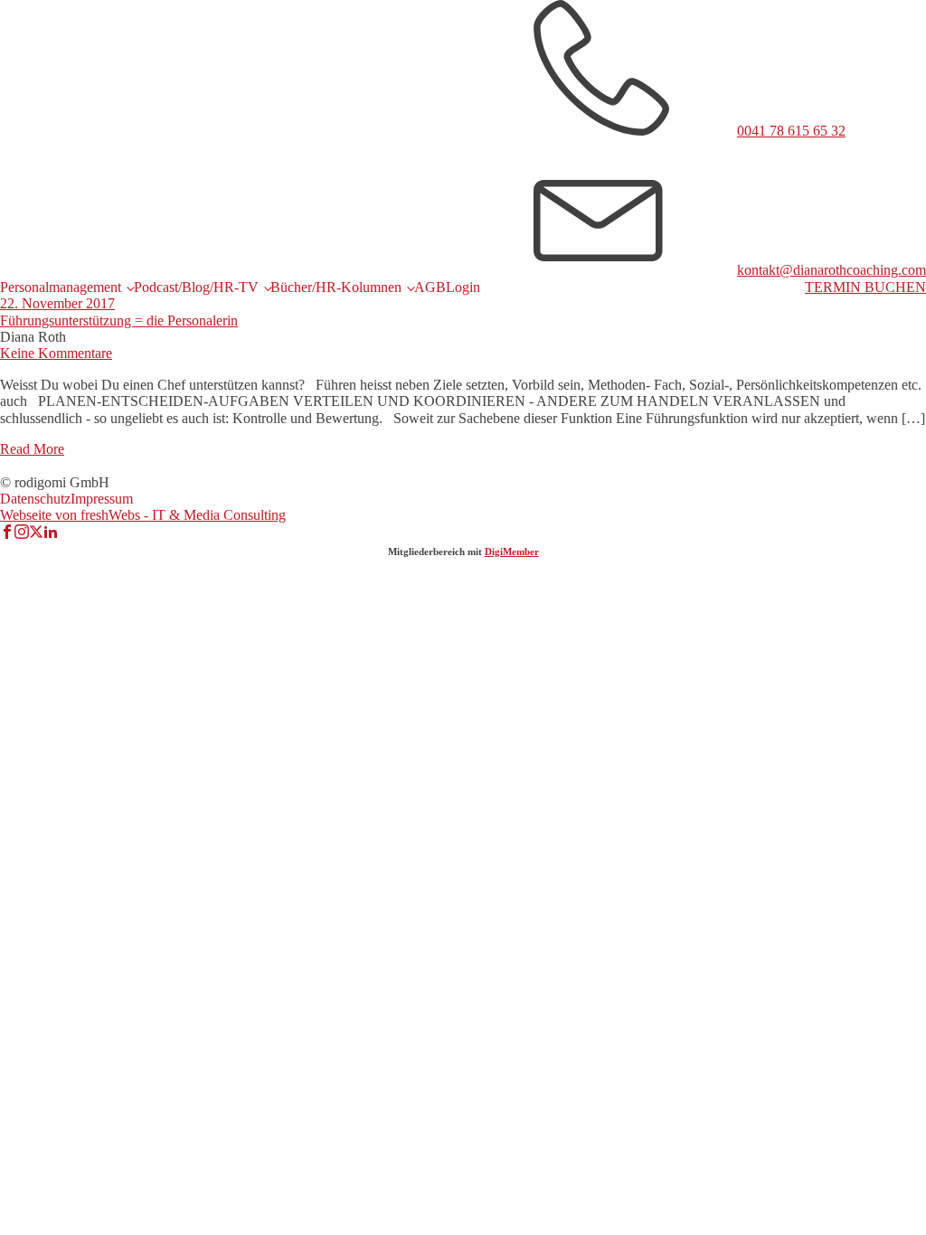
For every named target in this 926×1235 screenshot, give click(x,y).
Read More (32, 449)
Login (463, 287)
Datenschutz (35, 498)
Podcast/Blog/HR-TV (196, 287)
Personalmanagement (60, 287)
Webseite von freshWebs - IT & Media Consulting (143, 515)
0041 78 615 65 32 (791, 130)
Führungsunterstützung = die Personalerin (119, 320)
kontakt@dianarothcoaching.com (831, 270)
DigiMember (512, 551)
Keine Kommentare (56, 353)
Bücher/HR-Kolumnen (336, 287)
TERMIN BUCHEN (865, 287)
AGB (430, 287)
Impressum (102, 498)
